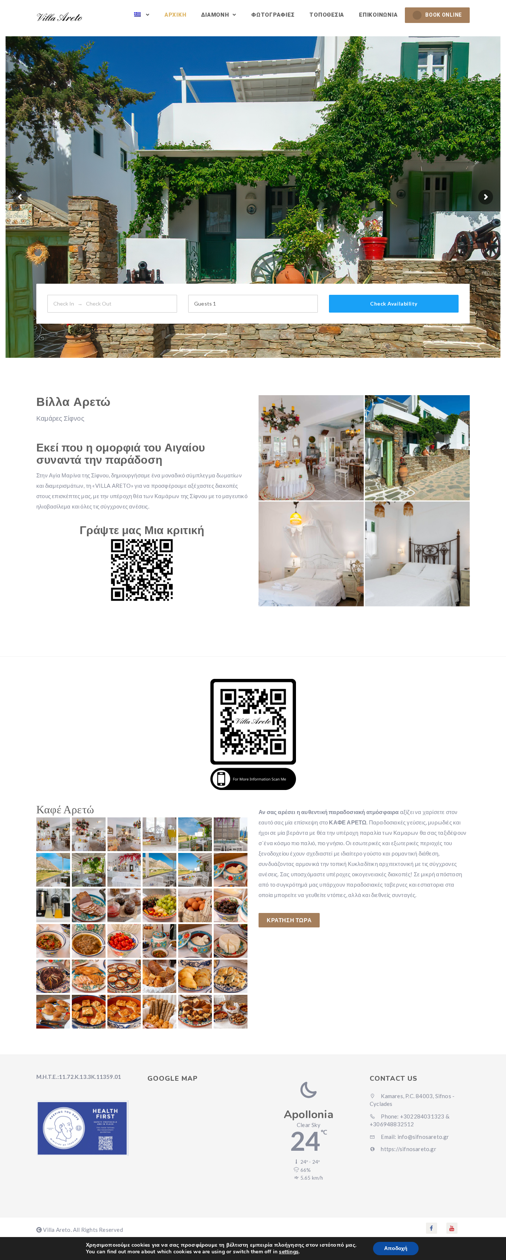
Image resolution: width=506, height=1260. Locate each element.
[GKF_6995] (195, 941)
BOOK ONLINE (443, 15)
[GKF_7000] (53, 941)
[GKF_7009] (230, 870)
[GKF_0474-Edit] (311, 447)
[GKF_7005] (89, 905)
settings (289, 1252)
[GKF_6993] (53, 976)
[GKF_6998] (124, 941)
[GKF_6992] (89, 976)
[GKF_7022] (159, 870)
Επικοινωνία (378, 14)
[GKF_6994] (230, 941)
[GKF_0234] (311, 554)
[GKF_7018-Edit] (195, 870)
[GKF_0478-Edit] (89, 834)
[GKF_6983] (159, 1012)
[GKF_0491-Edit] (124, 870)
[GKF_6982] (195, 1012)
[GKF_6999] (89, 941)
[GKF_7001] (230, 905)
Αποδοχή (395, 1248)
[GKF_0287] (417, 447)
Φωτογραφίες (272, 14)
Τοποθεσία (326, 14)
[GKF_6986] (53, 1012)
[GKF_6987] (230, 976)
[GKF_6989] (159, 976)
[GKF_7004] (124, 905)
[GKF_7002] (195, 905)
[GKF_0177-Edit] (417, 554)
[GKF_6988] (195, 976)
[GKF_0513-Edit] (195, 834)
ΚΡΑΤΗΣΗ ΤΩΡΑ (289, 920)
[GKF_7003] (159, 905)
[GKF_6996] (159, 941)
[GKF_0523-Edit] (89, 870)
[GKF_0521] (53, 870)
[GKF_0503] (159, 834)
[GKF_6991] (124, 976)
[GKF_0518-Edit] (230, 834)
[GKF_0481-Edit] (124, 834)
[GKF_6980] (230, 1012)
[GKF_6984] (124, 1012)
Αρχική (175, 14)
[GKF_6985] (89, 1012)
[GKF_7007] (53, 905)
